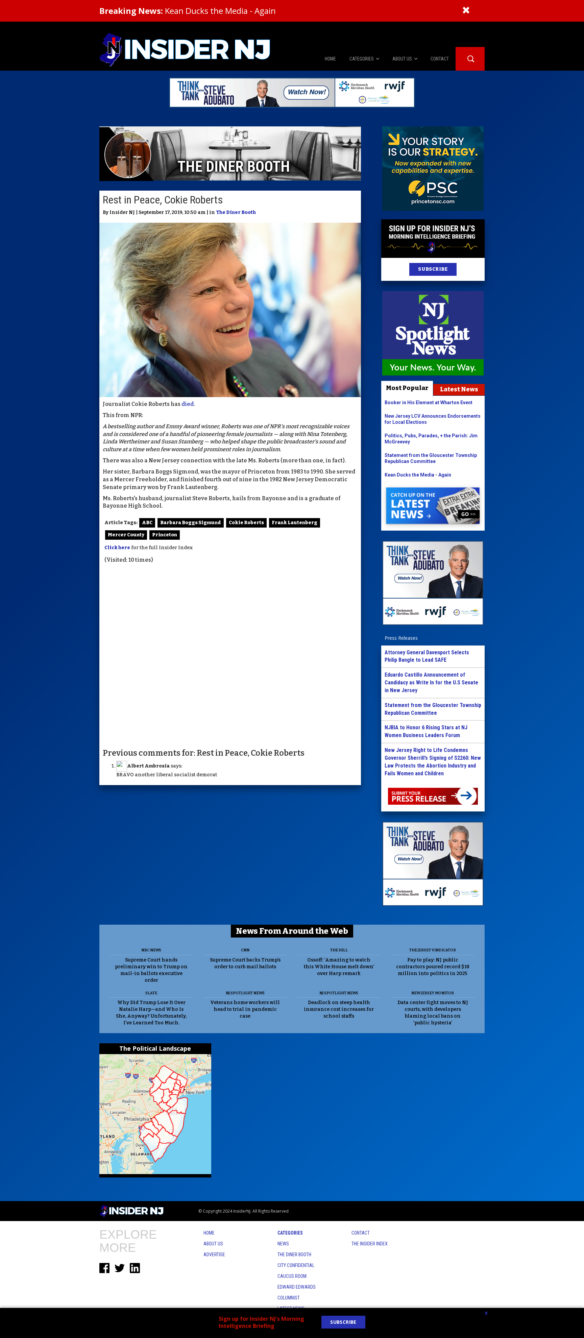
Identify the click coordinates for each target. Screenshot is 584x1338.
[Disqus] (230, 655)
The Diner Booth (236, 212)
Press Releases (401, 638)
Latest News (459, 389)
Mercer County (126, 535)
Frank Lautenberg (294, 523)
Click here (117, 548)
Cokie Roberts (246, 523)
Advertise (214, 1254)
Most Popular (407, 388)
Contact (360, 1233)
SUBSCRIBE (432, 269)
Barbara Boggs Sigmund (190, 523)
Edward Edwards (296, 1287)
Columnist (288, 1297)
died (187, 404)
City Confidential (295, 1265)
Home (209, 1233)
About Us (213, 1243)
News (283, 1243)
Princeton (164, 535)
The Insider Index (369, 1243)
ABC (147, 523)
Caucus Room (292, 1276)
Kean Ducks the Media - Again (187, 10)
